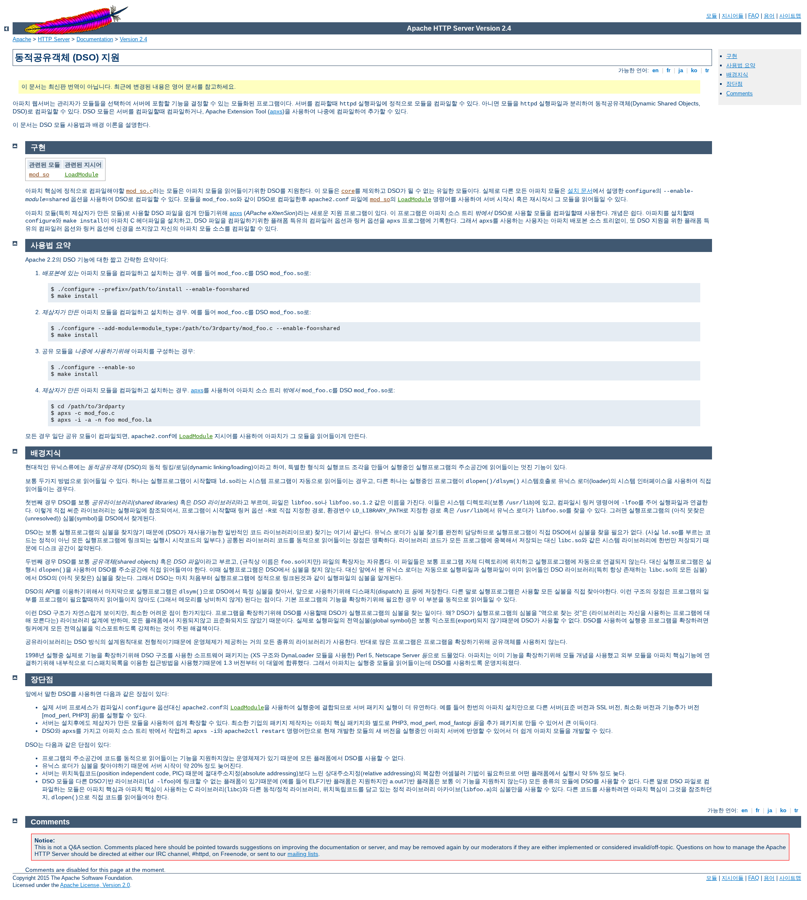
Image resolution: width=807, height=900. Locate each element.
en (655, 70)
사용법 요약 (740, 65)
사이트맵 (790, 16)
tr (707, 70)
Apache (22, 39)
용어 (769, 16)
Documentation (94, 39)
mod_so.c (139, 191)
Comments (739, 93)
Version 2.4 (133, 39)
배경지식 (737, 74)
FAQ (753, 16)
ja (681, 70)
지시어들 (733, 16)
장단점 (734, 84)
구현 (731, 56)
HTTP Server (54, 39)
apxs (276, 111)
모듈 (711, 16)
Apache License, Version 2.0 (95, 885)
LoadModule (81, 174)
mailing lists (302, 853)
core (348, 191)
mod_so (39, 174)
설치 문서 (580, 190)
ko (694, 70)
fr (668, 70)
